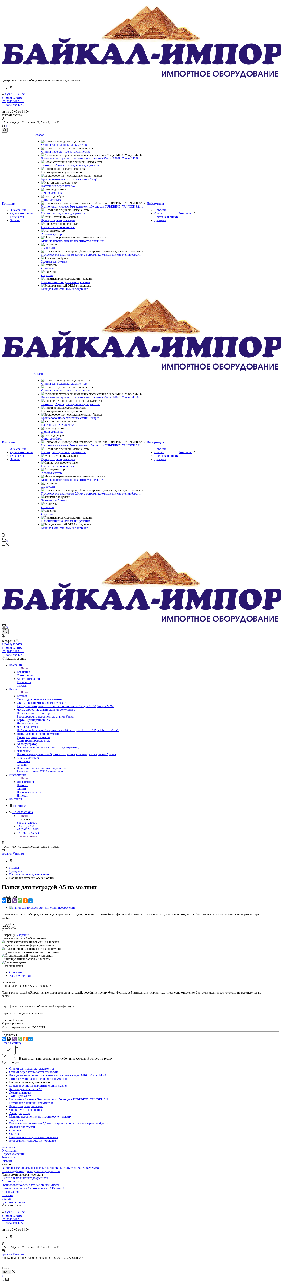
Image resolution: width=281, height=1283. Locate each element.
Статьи (159, 213)
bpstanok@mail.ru (13, 853)
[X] (9, 900)
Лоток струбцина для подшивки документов (70, 165)
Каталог (39, 134)
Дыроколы (48, 247)
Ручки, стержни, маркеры (58, 220)
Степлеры (47, 268)
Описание (15, 972)
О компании (18, 210)
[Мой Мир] (30, 900)
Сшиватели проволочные (58, 227)
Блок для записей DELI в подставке (64, 289)
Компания (8, 203)
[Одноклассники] (25, 900)
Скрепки (47, 275)
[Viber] (14, 900)
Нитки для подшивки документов (63, 213)
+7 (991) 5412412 (13, 101)
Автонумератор (51, 234)
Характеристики (20, 975)
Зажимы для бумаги (54, 261)
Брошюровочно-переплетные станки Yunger (70, 179)
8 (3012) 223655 (15, 94)
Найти (6, 1272)
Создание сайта (12, 1261)
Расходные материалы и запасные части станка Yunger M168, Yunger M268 (90, 158)
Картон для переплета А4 (58, 186)
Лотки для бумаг (52, 199)
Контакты (185, 213)
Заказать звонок (27, 836)
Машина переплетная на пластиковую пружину (72, 240)
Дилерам (160, 220)
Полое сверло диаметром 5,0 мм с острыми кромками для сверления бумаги (90, 254)
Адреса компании (21, 213)
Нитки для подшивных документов (25, 1178)
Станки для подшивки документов (64, 144)
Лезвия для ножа (52, 192)
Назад (24, 668)
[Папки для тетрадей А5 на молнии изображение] (42, 907)
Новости (160, 210)
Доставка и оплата (166, 216)
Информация (155, 203)
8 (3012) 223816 (12, 97)
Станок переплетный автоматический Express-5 (33, 1188)
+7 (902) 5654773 (13, 104)
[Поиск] (5, 130)
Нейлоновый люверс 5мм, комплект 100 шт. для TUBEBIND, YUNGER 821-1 (92, 206)
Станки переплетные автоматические (65, 151)
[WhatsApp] (20, 900)
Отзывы (15, 220)
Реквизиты (17, 216)
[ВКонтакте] (4, 900)
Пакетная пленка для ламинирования (65, 282)
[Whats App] (11, 87)
